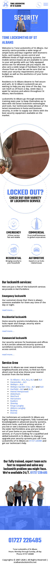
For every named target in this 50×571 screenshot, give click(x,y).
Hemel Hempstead (19, 391)
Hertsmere (15, 398)
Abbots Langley (17, 408)
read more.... (8, 310)
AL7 (33, 386)
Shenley (14, 403)
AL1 (23, 379)
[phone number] (39, 5)
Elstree (13, 412)
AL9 (21, 389)
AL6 (21, 384)
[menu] (45, 4)
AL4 (40, 379)
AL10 (30, 389)
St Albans (15, 379)
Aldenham (15, 394)
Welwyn (14, 384)
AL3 (32, 379)
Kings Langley (17, 405)
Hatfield (14, 389)
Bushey (13, 410)
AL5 (24, 382)
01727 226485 (35, 440)
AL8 (41, 386)
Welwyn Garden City (20, 386)
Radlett (14, 401)
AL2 (27, 379)
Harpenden (15, 382)
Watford (14, 396)
